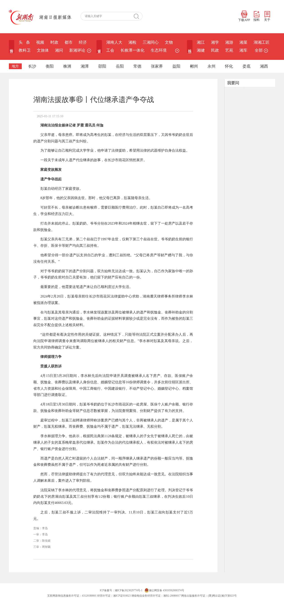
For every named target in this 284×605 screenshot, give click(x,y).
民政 (215, 50)
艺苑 (229, 50)
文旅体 (43, 50)
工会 (110, 50)
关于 (267, 20)
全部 (259, 50)
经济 (83, 42)
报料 (256, 20)
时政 (54, 42)
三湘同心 (151, 42)
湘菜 (243, 42)
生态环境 (159, 50)
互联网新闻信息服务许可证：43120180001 (72, 595)
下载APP (244, 20)
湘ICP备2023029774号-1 (128, 590)
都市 (69, 42)
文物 (169, 42)
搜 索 (138, 16)
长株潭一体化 (132, 50)
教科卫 (25, 50)
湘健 (201, 50)
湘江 (201, 42)
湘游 (229, 42)
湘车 (243, 50)
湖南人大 (114, 42)
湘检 (132, 42)
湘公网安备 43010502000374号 (166, 590)
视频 (40, 42)
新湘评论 (77, 50)
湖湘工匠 (262, 42)
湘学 (215, 42)
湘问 (59, 50)
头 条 (24, 42)
